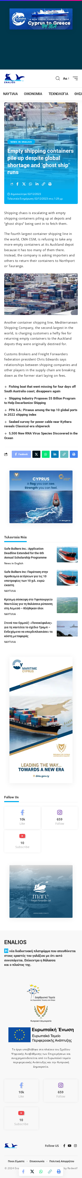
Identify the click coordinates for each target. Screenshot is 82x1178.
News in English (21, 141)
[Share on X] (24, 184)
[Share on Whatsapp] (30, 184)
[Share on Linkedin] (37, 184)
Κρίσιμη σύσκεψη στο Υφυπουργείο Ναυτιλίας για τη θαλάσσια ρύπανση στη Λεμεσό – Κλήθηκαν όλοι (28, 604)
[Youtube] (22, 841)
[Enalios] (14, 78)
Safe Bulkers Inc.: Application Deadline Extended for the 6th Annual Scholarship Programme (25, 553)
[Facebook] (22, 818)
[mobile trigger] (74, 78)
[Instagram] (60, 818)
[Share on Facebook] (17, 184)
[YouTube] (70, 1146)
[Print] (50, 184)
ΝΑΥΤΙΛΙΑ (10, 591)
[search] (58, 78)
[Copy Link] (43, 184)
